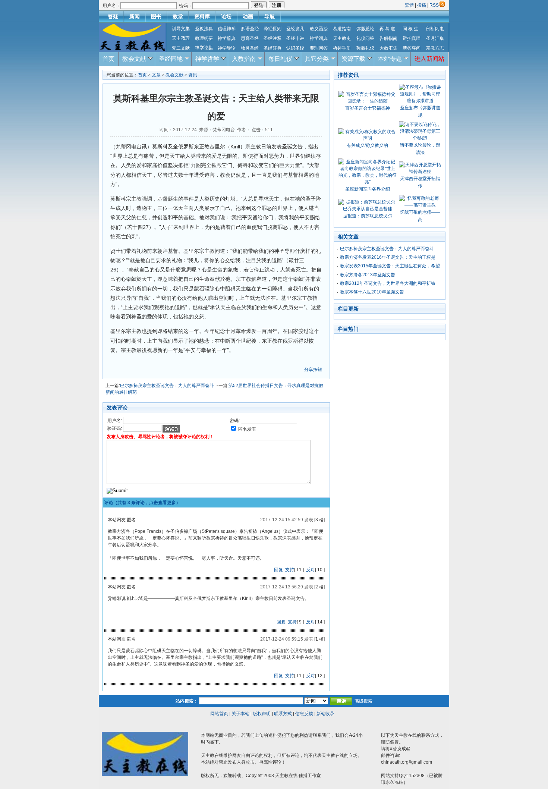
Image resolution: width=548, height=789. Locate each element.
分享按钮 (313, 369)
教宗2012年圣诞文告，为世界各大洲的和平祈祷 (387, 283)
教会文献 (134, 59)
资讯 (192, 75)
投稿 (421, 5)
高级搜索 (363, 701)
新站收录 (325, 713)
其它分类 (317, 59)
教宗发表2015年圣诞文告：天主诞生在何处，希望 (390, 265)
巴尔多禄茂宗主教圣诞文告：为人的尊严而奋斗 (167, 385)
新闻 (134, 16)
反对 (310, 569)
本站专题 (390, 59)
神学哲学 (207, 59)
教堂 (178, 16)
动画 (248, 16)
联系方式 (283, 713)
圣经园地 (171, 59)
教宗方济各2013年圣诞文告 (367, 274)
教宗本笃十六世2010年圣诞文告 (372, 292)
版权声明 (262, 713)
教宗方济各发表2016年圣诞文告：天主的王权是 (387, 257)
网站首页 (219, 713)
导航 (269, 16)
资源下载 (353, 59)
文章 (156, 75)
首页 (108, 59)
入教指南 (244, 59)
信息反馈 (304, 713)
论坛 (226, 16)
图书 (156, 16)
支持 (289, 569)
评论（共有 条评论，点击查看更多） (142, 502)
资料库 (202, 16)
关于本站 (240, 713)
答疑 (113, 16)
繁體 (410, 5)
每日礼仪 (280, 59)
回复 (278, 569)
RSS (434, 5)
